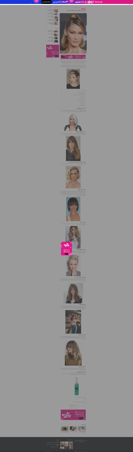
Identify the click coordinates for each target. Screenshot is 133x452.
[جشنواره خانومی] (66, 2)
